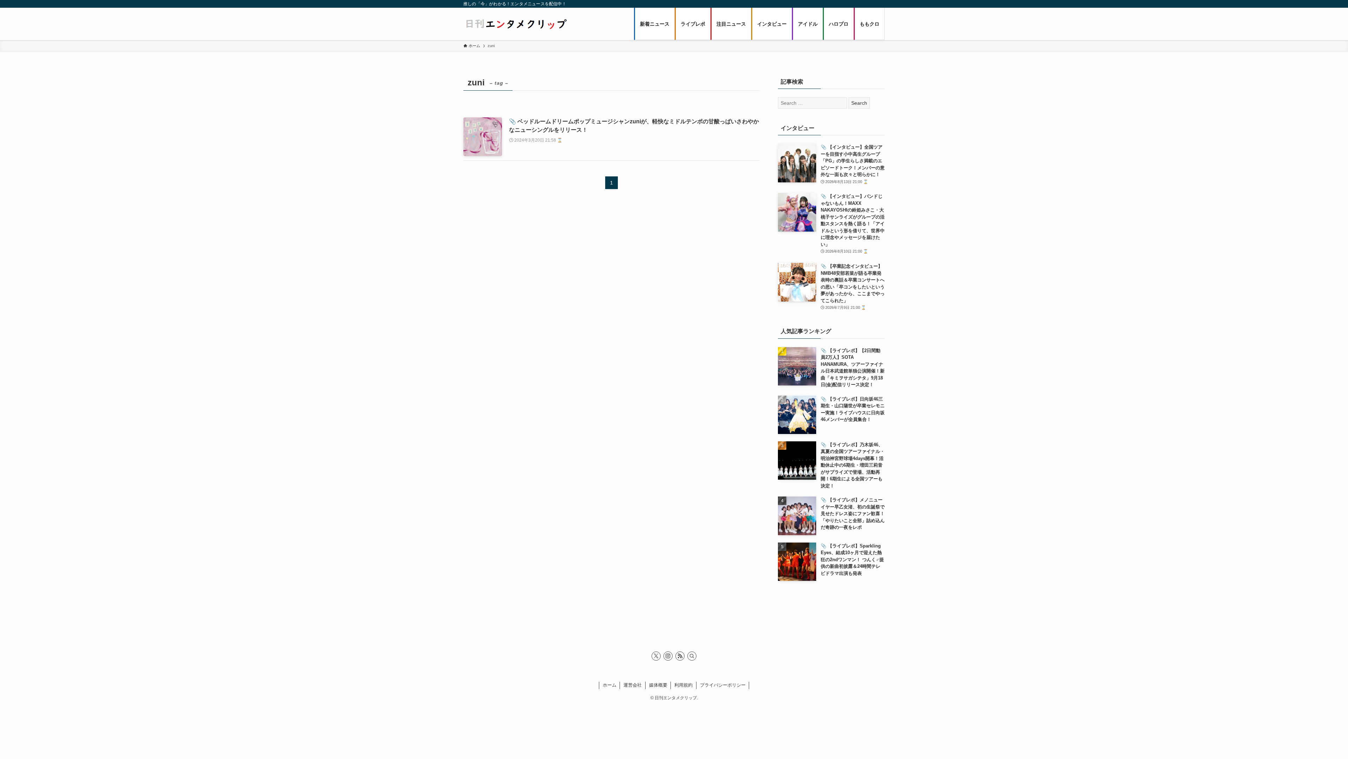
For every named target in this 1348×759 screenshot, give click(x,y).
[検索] (691, 656)
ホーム (609, 685)
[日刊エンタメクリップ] (516, 23)
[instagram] (668, 656)
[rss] (680, 656)
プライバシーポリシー (723, 685)
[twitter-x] (656, 656)
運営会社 (632, 685)
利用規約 (683, 685)
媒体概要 (658, 685)
